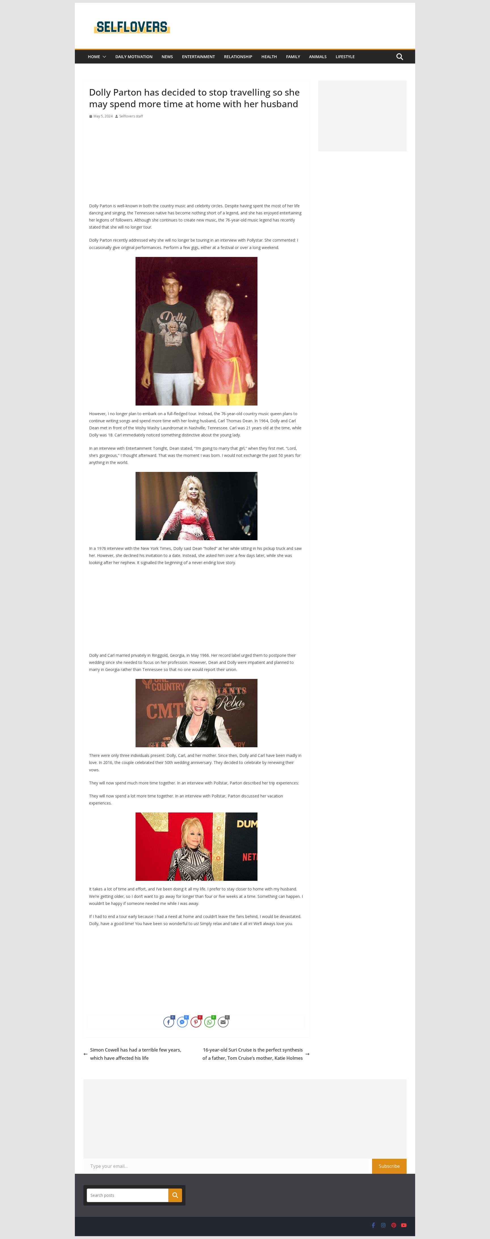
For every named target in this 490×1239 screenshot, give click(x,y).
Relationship (238, 56)
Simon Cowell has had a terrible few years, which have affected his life (135, 1054)
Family (293, 56)
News (167, 56)
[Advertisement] (196, 162)
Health (269, 56)
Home (94, 56)
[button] (103, 57)
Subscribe (389, 1166)
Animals (318, 56)
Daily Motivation (134, 56)
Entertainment (198, 56)
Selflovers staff (131, 116)
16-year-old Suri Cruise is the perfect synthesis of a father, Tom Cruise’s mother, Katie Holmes (252, 1054)
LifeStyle (345, 56)
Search (175, 1195)
